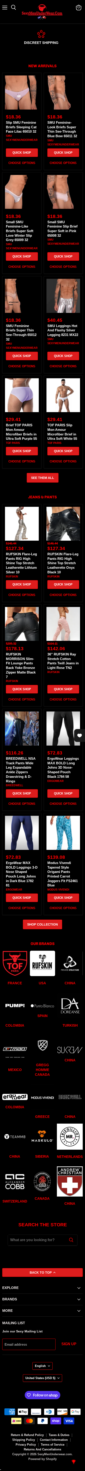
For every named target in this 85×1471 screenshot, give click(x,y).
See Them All (42, 478)
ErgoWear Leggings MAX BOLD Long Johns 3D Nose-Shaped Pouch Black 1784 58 (63, 767)
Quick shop (21, 152)
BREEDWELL (14, 785)
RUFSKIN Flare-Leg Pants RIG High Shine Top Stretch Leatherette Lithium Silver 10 (21, 563)
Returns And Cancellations (42, 1449)
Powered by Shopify (42, 1459)
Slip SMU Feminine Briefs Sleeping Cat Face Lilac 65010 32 (21, 127)
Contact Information (54, 1439)
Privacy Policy (26, 1444)
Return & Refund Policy (27, 1435)
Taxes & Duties (59, 1435)
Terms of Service (52, 1444)
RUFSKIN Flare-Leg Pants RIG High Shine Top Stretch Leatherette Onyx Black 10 (62, 563)
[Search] (71, 1240)
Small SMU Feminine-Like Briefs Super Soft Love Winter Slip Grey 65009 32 (19, 231)
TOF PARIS (13, 443)
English (40, 1366)
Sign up (68, 1344)
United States (40, 1378)
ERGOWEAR (55, 781)
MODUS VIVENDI (58, 889)
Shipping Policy (23, 1439)
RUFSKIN (12, 576)
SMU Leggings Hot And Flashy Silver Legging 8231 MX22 (62, 330)
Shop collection (42, 924)
